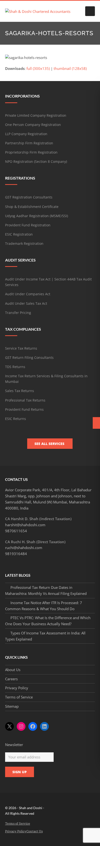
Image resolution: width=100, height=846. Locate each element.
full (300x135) (38, 68)
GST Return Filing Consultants (29, 357)
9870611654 (16, 530)
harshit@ (25, 524)
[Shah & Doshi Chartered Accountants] (37, 10)
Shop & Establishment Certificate (31, 206)
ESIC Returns (15, 418)
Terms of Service (19, 697)
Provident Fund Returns (24, 409)
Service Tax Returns (21, 348)
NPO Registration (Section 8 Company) (36, 161)
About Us (12, 669)
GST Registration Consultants (28, 197)
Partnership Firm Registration (29, 143)
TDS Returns (15, 366)
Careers (11, 678)
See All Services (49, 443)
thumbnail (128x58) (70, 68)
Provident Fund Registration (27, 225)
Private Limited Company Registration (35, 115)
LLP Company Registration (26, 133)
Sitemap (12, 706)
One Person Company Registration (33, 124)
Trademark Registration (24, 243)
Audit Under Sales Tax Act (26, 303)
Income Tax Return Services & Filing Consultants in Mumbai (46, 379)
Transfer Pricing (18, 312)
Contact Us (34, 831)
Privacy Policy (16, 687)
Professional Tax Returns (25, 400)
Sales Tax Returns (19, 390)
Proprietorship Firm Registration (31, 152)
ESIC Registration (19, 234)
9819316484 (16, 553)
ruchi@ (23, 547)
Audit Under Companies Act (27, 294)
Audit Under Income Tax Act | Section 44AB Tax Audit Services (48, 282)
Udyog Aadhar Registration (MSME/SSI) (36, 216)
